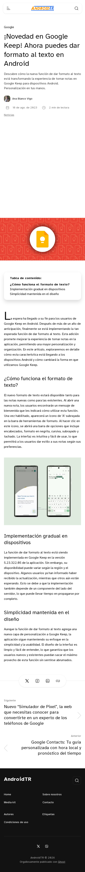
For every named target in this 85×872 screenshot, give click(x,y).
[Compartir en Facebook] (37, 681)
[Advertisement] (42, 173)
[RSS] (46, 846)
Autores (9, 814)
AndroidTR (17, 779)
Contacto (48, 802)
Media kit (10, 802)
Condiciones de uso (16, 822)
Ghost (61, 862)
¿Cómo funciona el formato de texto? (40, 284)
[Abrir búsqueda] (76, 8)
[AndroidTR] (42, 8)
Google (9, 27)
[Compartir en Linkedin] (47, 681)
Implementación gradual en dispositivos (37, 289)
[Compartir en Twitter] (27, 681)
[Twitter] (38, 846)
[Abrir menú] (8, 8)
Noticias (9, 115)
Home (7, 794)
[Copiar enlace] (58, 681)
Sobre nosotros (52, 794)
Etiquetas (48, 814)
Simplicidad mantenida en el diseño (34, 294)
